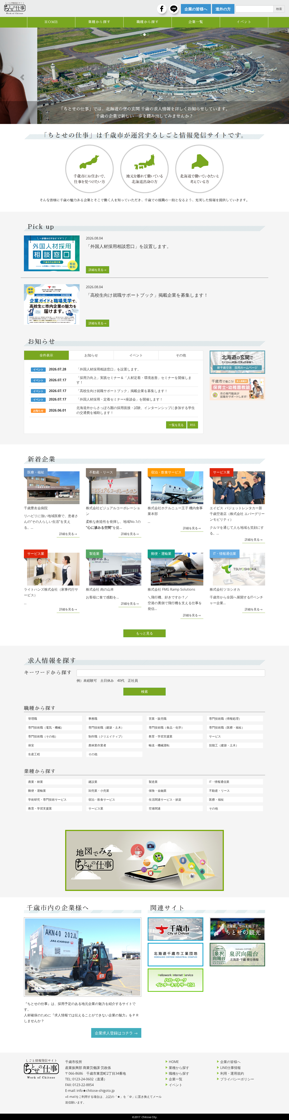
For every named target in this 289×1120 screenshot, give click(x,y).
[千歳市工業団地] (175, 954)
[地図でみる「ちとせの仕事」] (144, 860)
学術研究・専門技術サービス (47, 799)
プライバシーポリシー (237, 1079)
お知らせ (91, 355)
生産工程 (34, 754)
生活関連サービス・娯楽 (165, 799)
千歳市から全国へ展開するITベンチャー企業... (236, 578)
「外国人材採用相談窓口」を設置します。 (108, 369)
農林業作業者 (97, 745)
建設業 (92, 782)
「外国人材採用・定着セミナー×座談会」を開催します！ (119, 399)
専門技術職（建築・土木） (106, 727)
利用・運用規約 (232, 1073)
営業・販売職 (158, 719)
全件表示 (46, 355)
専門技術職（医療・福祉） (227, 727)
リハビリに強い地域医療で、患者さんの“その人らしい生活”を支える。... (51, 500)
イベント (244, 22)
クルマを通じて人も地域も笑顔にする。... (237, 502)
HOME (51, 22)
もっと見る (144, 633)
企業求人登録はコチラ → (116, 1032)
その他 (181, 355)
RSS (192, 425)
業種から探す (99, 22)
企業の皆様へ (230, 1061)
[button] (21, 76)
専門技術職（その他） (43, 736)
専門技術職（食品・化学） (166, 727)
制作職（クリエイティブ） (106, 736)
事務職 (92, 719)
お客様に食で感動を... (102, 575)
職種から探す (147, 22)
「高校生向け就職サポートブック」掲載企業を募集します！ (122, 390)
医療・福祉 (216, 799)
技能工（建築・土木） (224, 745)
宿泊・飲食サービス (101, 799)
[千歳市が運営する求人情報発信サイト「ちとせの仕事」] (14, 8)
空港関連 (155, 808)
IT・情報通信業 (219, 782)
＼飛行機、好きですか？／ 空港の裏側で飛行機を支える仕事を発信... (175, 581)
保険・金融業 (158, 791)
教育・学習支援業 (160, 736)
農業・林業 (35, 782)
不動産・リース (219, 791)
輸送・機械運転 (159, 745)
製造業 (153, 782)
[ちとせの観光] (237, 929)
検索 (144, 691)
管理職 (32, 719)
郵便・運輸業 (37, 791)
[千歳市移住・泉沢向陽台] (237, 954)
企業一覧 (195, 22)
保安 (31, 745)
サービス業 (95, 808)
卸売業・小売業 (98, 791)
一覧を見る (176, 425)
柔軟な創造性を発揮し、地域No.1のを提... (113, 500)
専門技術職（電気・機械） (46, 727)
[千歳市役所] (175, 929)
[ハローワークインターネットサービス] (175, 980)
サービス (215, 736)
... (175, 497)
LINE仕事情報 (230, 1067)
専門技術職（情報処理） (225, 719)
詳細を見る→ (97, 270)
